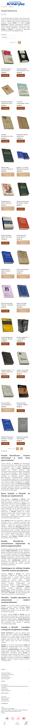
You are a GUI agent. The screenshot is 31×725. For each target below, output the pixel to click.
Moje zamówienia (5, 698)
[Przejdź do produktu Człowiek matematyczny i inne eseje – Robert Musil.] (7, 122)
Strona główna (4, 6)
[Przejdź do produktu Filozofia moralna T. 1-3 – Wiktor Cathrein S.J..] (7, 358)
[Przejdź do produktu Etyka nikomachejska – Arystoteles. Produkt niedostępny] (23, 257)
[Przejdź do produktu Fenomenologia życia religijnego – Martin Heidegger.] (7, 325)
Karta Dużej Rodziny (6, 677)
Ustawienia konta (5, 701)
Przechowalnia (4, 699)
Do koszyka (5, 75)
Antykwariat (11, 6)
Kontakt (3, 712)
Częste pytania (4, 689)
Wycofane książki (5, 678)
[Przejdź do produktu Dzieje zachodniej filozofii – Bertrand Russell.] (7, 223)
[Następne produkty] (17, 448)
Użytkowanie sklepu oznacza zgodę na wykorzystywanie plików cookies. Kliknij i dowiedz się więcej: (14, 710)
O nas (2, 707)
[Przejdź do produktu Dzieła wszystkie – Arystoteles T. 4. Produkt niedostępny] (23, 223)
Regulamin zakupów (6, 673)
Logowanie (3, 696)
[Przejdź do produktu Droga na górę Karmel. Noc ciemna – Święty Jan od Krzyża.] (23, 189)
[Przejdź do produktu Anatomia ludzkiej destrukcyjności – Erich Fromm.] (23, 57)
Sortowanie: (4, 34)
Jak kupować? (4, 684)
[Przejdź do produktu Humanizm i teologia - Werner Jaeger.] (23, 425)
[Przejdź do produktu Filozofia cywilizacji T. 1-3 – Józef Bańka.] (23, 325)
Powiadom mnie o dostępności (7, 174)
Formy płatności (5, 675)
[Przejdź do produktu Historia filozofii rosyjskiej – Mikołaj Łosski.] (23, 391)
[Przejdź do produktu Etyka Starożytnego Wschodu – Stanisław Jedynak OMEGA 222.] (7, 291)
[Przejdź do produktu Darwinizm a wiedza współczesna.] (23, 122)
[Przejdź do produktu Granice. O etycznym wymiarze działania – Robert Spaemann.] (23, 358)
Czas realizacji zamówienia (7, 674)
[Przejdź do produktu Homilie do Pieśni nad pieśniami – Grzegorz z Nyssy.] (7, 425)
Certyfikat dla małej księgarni (8, 708)
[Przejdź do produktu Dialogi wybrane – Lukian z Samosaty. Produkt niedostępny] (7, 189)
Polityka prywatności (6, 690)
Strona (11, 42)
